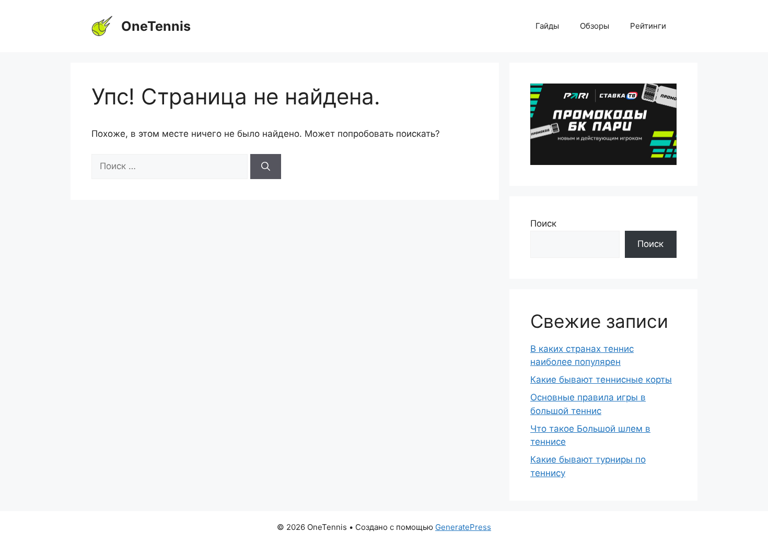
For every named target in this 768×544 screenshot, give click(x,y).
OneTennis (156, 26)
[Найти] (265, 166)
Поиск (543, 223)
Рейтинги (648, 26)
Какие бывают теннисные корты (601, 379)
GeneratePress (463, 527)
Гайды (547, 26)
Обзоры (594, 26)
